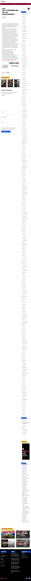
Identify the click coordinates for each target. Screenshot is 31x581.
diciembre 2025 (24, 31)
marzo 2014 (24, 334)
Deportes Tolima (24, 485)
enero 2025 (23, 55)
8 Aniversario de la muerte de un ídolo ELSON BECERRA (5, 66)
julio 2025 (23, 42)
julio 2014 (23, 326)
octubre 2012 (24, 371)
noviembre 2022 (24, 111)
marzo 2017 (24, 257)
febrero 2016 (24, 285)
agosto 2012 (24, 375)
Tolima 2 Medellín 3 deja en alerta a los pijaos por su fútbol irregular (15, 571)
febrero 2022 (24, 130)
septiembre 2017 (24, 244)
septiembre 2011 (24, 399)
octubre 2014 (24, 319)
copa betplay (24, 479)
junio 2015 (23, 302)
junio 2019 (23, 199)
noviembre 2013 (24, 343)
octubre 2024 (24, 61)
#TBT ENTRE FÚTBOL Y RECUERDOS (25, 451)
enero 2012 (23, 390)
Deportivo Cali (24, 487)
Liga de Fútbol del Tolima (25, 512)
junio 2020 (23, 173)
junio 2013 (23, 354)
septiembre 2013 (24, 347)
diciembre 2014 (24, 315)
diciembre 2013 (24, 341)
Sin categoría (24, 452)
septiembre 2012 (24, 373)
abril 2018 (23, 229)
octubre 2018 (24, 216)
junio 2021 (23, 147)
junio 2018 (23, 225)
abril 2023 (23, 100)
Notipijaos (3, 8)
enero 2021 (23, 158)
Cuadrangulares (24, 484)
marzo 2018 (24, 231)
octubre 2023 (24, 87)
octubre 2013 (24, 345)
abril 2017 (23, 255)
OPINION (23, 427)
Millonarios (23, 515)
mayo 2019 (23, 201)
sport (26, 520)
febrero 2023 (24, 104)
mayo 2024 (23, 72)
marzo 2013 (24, 360)
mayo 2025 (23, 46)
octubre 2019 (24, 190)
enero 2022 (23, 132)
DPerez (8, 72)
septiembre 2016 (24, 270)
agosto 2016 (24, 272)
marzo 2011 (24, 412)
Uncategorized (24, 434)
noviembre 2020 (24, 162)
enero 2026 (23, 29)
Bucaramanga (24, 473)
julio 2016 (23, 274)
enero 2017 (23, 261)
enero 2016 (23, 287)
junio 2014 (23, 328)
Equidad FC (23, 493)
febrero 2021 (24, 156)
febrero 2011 (24, 414)
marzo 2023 (24, 102)
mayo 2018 (23, 227)
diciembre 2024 (24, 57)
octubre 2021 (24, 139)
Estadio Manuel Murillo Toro (25, 495)
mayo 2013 (23, 356)
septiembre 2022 (24, 115)
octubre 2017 (24, 242)
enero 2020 (23, 184)
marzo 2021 (24, 154)
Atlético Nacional (24, 470)
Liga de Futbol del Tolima (25, 511)
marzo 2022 (24, 128)
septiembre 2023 (24, 89)
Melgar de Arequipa (24, 514)
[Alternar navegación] (15, 4)
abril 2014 (23, 332)
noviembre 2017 (24, 240)
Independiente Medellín (25, 506)
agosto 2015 (24, 298)
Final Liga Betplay (24, 497)
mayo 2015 (23, 304)
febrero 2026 (24, 27)
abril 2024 (23, 74)
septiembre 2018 (24, 218)
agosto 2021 (24, 143)
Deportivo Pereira (24, 490)
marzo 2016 (24, 283)
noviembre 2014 (24, 317)
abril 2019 (23, 203)
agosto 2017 (24, 246)
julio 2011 (23, 403)
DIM (28, 490)
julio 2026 (23, 16)
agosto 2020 (24, 169)
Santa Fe (23, 520)
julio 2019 (23, 197)
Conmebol (23, 476)
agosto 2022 (24, 117)
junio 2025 (23, 44)
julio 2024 (23, 68)
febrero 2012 (24, 388)
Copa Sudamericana (25, 482)
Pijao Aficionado (3, 561)
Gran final (23, 503)
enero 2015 (23, 313)
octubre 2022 (24, 113)
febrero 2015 (24, 311)
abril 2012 (23, 384)
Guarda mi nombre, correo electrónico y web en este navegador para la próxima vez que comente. (8, 129)
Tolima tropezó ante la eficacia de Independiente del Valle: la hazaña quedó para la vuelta (15, 559)
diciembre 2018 (24, 212)
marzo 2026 (24, 25)
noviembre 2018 (24, 214)
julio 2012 (23, 377)
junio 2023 (23, 96)
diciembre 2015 (24, 289)
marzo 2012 (24, 386)
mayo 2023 (23, 98)
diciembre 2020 (24, 160)
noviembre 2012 (24, 369)
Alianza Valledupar (24, 465)
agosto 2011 (24, 401)
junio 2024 (23, 70)
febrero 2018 (24, 233)
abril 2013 (23, 358)
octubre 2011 (24, 397)
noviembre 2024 (24, 59)
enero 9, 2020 (25, 456)
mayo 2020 (23, 175)
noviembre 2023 (24, 85)
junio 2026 (23, 18)
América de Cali (24, 467)
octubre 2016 (24, 268)
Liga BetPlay (24, 509)
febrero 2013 (24, 362)
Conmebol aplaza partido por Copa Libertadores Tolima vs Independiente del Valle (15, 563)
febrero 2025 (24, 53)
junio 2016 (23, 276)
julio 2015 (23, 300)
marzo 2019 (24, 205)
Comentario (3, 95)
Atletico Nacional (24, 468)
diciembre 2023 (24, 83)
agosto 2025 (24, 40)
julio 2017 (23, 248)
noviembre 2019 (24, 188)
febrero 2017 (24, 259)
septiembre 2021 (24, 141)
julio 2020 (23, 171)
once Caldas (24, 517)
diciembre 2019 (24, 186)
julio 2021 (23, 145)
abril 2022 (23, 126)
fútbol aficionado (24, 500)
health (27, 503)
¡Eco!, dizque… (24, 420)
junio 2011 (23, 405)
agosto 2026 (24, 14)
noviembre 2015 (24, 291)
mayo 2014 (23, 330)
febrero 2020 (24, 182)
